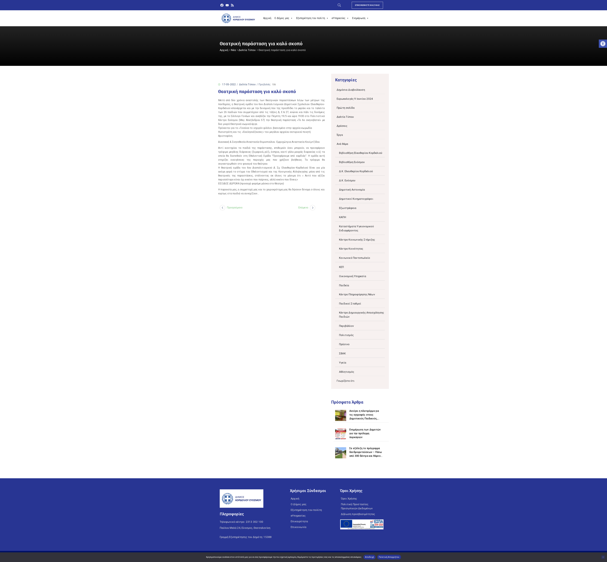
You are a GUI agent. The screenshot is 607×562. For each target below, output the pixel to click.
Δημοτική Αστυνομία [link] (352, 189)
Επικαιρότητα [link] (299, 521)
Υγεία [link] (342, 362)
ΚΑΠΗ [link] (342, 217)
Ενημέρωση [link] (358, 18)
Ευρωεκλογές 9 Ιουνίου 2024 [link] (355, 98)
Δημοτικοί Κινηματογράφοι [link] (356, 198)
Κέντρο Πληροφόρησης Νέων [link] (357, 294)
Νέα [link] (233, 50)
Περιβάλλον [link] (346, 325)
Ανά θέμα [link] (342, 143)
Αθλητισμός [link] (346, 371)
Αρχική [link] (267, 18)
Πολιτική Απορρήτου (389, 557)
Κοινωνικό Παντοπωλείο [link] (354, 257)
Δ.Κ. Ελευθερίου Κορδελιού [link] (356, 171)
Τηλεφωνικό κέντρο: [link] (241, 521)
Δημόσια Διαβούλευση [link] (351, 89)
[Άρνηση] (603, 557)
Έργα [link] (340, 134)
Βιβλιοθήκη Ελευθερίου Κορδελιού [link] (360, 152)
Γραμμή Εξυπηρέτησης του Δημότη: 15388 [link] (246, 537)
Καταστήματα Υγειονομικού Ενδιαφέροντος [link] (356, 228)
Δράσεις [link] (342, 125)
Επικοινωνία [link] (298, 527)
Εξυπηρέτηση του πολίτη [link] (310, 18)
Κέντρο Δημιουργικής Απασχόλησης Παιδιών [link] (361, 314)
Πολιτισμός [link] (346, 335)
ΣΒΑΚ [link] (342, 353)
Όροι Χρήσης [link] (349, 498)
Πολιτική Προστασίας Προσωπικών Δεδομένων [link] (357, 506)
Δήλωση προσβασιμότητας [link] (358, 514)
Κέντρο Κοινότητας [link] (351, 248)
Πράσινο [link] (344, 344)
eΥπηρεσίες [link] (338, 18)
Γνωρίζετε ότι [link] (346, 380)
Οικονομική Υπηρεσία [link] (352, 276)
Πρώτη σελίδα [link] (346, 107)
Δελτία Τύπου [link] (247, 50)
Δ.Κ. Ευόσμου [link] (347, 180)
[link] (603, 44)
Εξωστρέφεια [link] (347, 208)
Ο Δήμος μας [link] (281, 18)
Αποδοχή (369, 557)
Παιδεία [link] (344, 285)
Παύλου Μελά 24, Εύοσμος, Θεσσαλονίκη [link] (245, 527)
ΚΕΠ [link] (341, 267)
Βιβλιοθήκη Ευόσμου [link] (352, 162)
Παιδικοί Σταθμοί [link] (350, 303)
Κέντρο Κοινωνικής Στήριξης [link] (357, 239)
